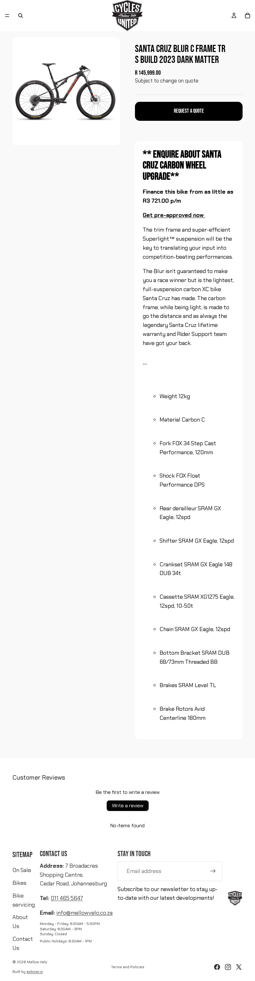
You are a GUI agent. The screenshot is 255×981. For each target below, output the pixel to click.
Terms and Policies (127, 966)
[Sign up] (213, 871)
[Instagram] (228, 967)
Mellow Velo (37, 962)
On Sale (21, 870)
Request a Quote (189, 111)
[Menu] (7, 15)
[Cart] (247, 15)
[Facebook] (217, 967)
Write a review (127, 805)
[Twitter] (239, 967)
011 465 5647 (67, 898)
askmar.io (34, 971)
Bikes (19, 883)
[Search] (20, 15)
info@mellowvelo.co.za (84, 913)
